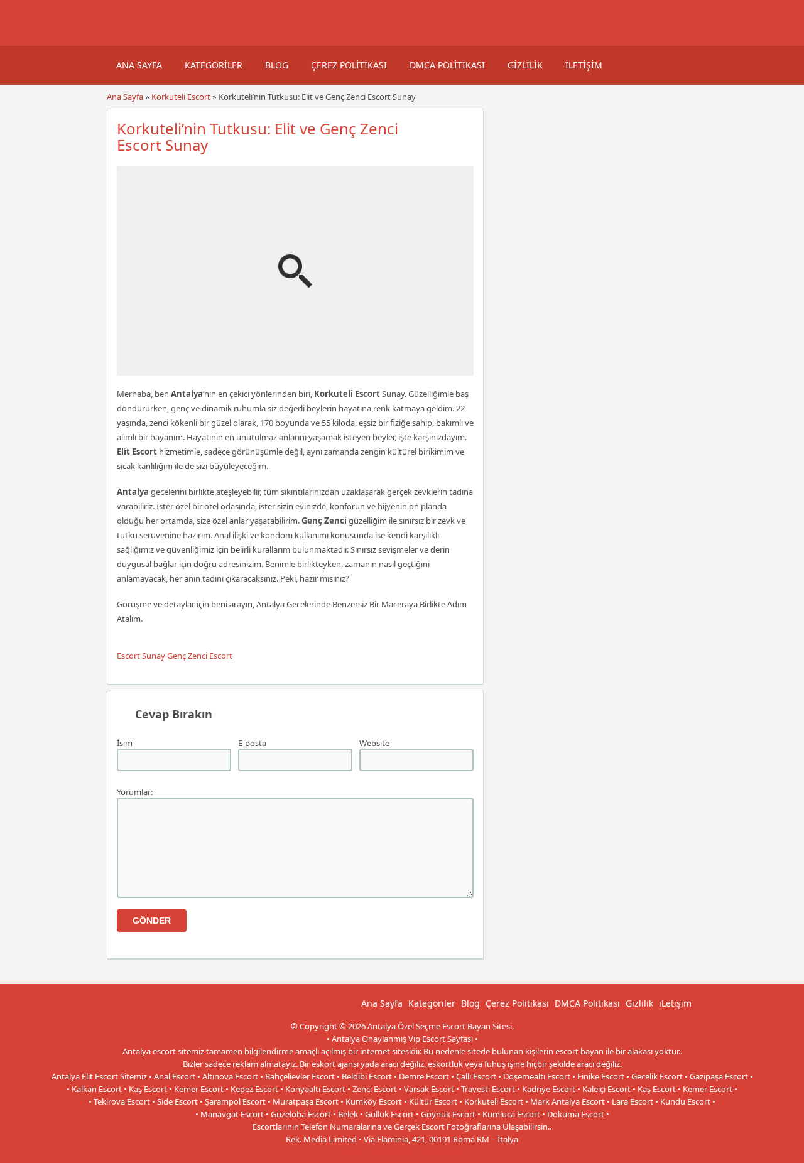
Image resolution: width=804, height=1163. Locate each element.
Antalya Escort (362, 1151)
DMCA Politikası (447, 65)
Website (374, 743)
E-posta (252, 743)
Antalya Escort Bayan (430, 1151)
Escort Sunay (141, 655)
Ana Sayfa (139, 65)
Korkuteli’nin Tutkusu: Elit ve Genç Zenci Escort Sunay (257, 136)
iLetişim (583, 65)
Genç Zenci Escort (199, 655)
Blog (276, 65)
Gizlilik (525, 65)
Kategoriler (213, 65)
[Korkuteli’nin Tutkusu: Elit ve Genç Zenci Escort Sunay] (295, 370)
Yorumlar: (135, 792)
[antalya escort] (122, 39)
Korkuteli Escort (180, 96)
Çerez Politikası (349, 65)
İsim (125, 743)
